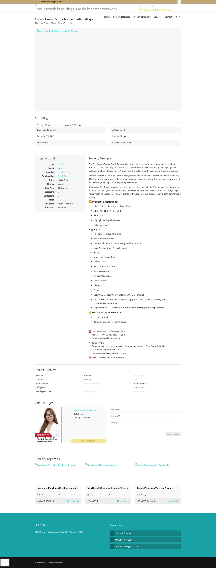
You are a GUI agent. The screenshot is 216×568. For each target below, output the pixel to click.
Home (107, 16)
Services (157, 16)
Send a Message (173, 434)
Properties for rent (141, 16)
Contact (168, 16)
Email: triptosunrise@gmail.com (50, 2)
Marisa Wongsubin (88, 441)
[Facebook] (179, 2)
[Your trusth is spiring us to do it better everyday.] (76, 8)
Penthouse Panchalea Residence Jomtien (57, 488)
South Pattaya (64, 176)
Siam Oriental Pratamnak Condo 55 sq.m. (107, 488)
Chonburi (62, 172)
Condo (60, 164)
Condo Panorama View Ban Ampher (155, 488)
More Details (73, 501)
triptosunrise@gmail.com (85, 410)
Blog (178, 16)
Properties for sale (121, 16)
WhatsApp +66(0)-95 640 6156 (155, 10)
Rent (60, 168)
